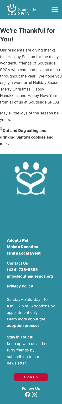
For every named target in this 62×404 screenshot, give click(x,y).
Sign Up (31, 377)
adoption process (23, 325)
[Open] (54, 9)
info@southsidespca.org (30, 276)
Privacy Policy (20, 286)
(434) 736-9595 (22, 269)
